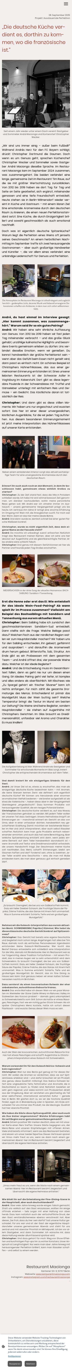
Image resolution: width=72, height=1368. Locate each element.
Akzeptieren (14, 1363)
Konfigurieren (14, 1356)
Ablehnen (30, 1363)
